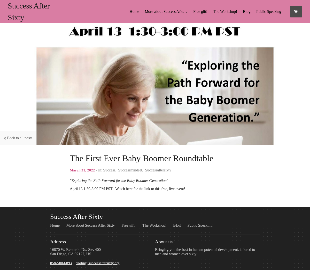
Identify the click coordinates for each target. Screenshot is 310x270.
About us (164, 241)
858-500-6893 (61, 263)
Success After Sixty (76, 216)
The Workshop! (225, 11)
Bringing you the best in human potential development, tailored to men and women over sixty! (205, 251)
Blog (246, 11)
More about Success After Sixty (167, 11)
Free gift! (200, 11)
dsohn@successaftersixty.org (98, 263)
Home (134, 11)
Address (58, 241)
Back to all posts (19, 138)
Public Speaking (268, 11)
